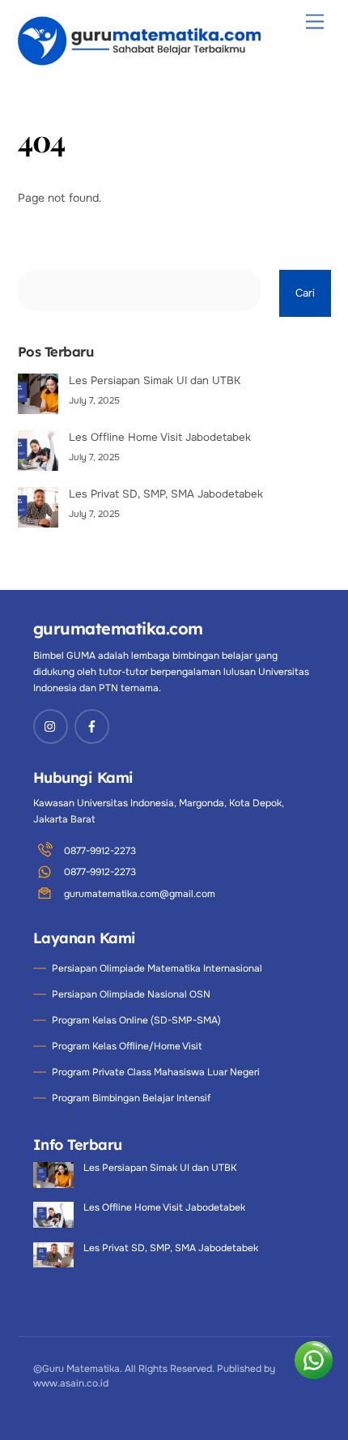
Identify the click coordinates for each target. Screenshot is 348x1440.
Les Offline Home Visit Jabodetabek (160, 437)
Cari (305, 293)
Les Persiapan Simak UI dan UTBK (154, 380)
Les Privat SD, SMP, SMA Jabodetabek (166, 494)
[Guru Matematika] (139, 62)
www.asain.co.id (70, 1383)
